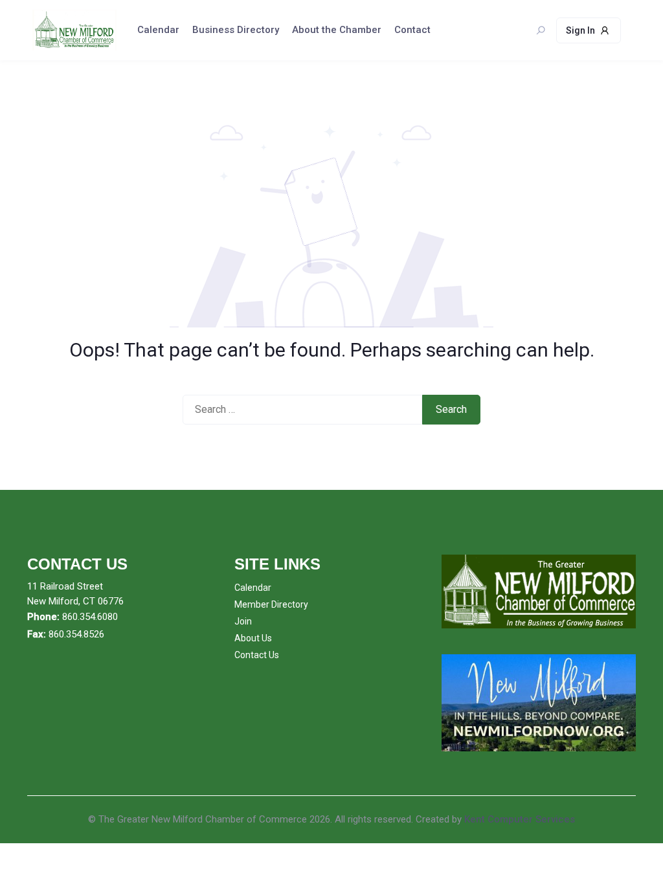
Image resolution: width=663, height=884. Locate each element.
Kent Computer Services (519, 819)
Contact (412, 30)
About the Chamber (336, 30)
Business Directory (235, 30)
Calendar (158, 30)
